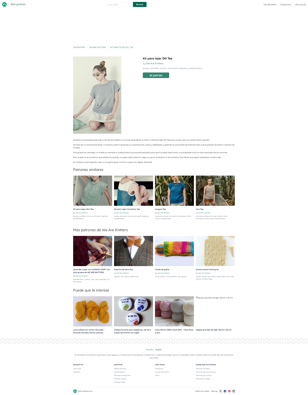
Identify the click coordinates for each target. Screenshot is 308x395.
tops (225, 216)
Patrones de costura (203, 375)
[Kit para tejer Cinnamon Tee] (133, 191)
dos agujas (125, 276)
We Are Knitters (155, 63)
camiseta (154, 68)
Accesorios (159, 369)
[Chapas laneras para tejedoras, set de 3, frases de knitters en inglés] (133, 311)
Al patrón (156, 75)
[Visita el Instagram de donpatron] (233, 391)
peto (213, 276)
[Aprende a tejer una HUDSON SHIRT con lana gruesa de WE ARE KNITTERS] (92, 251)
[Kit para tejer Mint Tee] (92, 191)
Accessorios (285, 4)
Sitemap (214, 391)
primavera (173, 68)
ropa (214, 216)
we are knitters (171, 276)
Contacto (76, 372)
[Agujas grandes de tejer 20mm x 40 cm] (215, 311)
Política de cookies (202, 391)
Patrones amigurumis (122, 375)
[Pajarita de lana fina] (133, 251)
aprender (102, 279)
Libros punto (300, 4)
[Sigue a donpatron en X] (220, 391)
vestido (205, 279)
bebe (223, 276)
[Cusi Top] (215, 191)
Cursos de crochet (162, 372)
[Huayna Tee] (174, 191)
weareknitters (195, 68)
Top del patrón (270, 4)
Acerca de (77, 369)
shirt (92, 279)
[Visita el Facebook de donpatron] (225, 391)
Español (150, 349)
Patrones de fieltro (203, 369)
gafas (162, 276)
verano (163, 68)
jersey (146, 68)
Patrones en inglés (203, 379)
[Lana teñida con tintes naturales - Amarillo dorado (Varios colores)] (92, 311)
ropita (218, 276)
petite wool (134, 276)
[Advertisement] (154, 27)
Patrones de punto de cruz (206, 372)
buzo (209, 276)
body (210, 279)
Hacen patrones (120, 369)
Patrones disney (120, 379)
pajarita (117, 276)
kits (170, 216)
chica (189, 216)
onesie (204, 276)
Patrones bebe (119, 382)
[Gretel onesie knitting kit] (215, 251)
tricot (228, 276)
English (158, 349)
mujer (157, 218)
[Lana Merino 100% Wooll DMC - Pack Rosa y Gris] (174, 311)
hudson (87, 279)
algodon (183, 68)
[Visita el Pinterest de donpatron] (229, 391)
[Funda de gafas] (174, 251)
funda (157, 276)
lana (97, 279)
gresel (198, 276)
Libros (157, 375)
